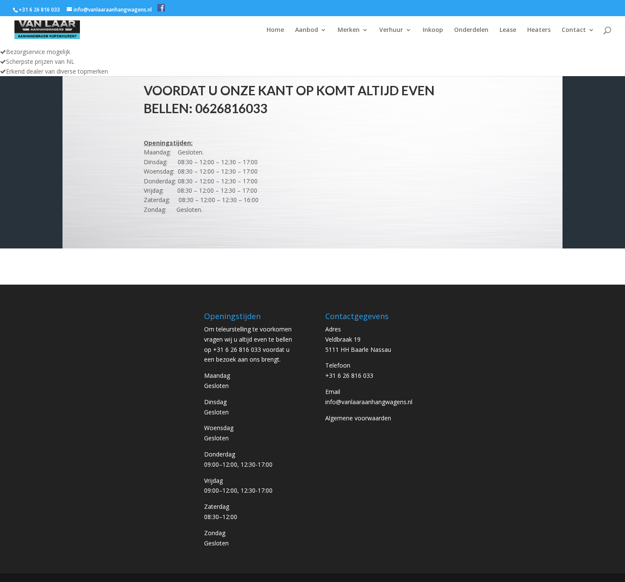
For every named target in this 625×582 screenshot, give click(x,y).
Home (275, 30)
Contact (574, 30)
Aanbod (306, 30)
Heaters (539, 30)
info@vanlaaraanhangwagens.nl (368, 402)
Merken (349, 30)
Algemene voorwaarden (358, 418)
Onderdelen (471, 30)
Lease (508, 30)
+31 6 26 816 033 (349, 375)
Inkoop (433, 30)
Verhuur (391, 30)
